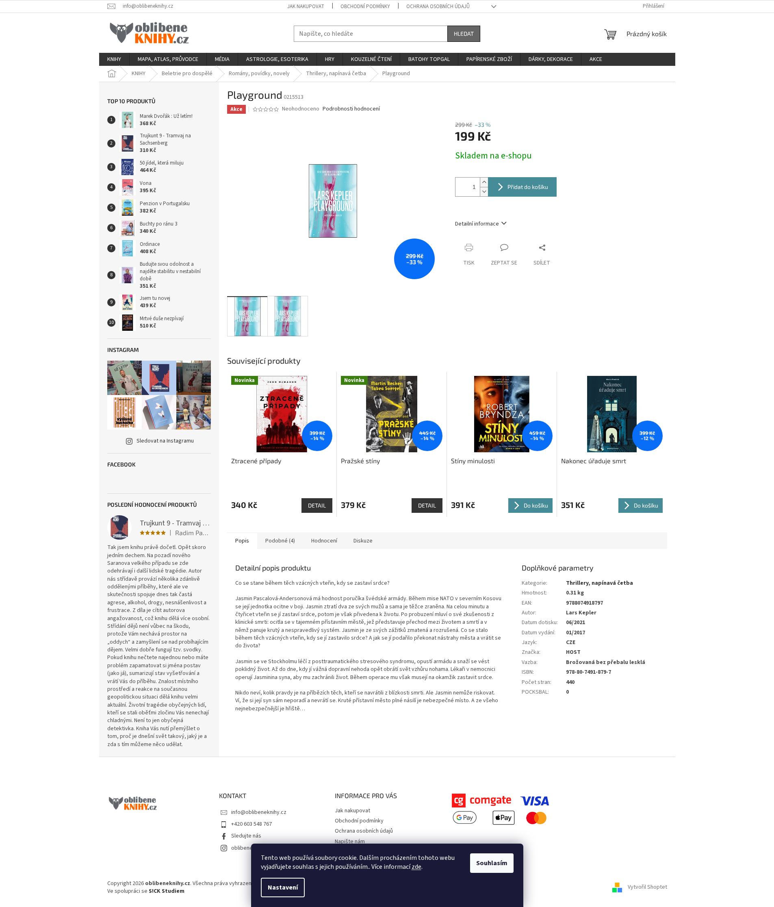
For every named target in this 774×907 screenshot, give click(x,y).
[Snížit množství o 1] (484, 191)
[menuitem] (114, 59)
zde (416, 866)
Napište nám (350, 842)
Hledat (464, 33)
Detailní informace (477, 224)
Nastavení (283, 887)
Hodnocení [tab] (324, 541)
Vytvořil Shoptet (647, 887)
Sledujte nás (246, 836)
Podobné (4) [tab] (280, 541)
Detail (317, 505)
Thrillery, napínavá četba (599, 583)
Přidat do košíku (527, 186)
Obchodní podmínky (365, 6)
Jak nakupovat (305, 6)
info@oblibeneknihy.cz (258, 812)
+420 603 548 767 (251, 824)
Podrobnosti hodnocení (351, 109)
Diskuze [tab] (363, 541)
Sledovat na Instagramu (165, 441)
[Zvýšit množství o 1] (484, 182)
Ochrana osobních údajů (438, 6)
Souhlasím (491, 863)
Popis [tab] (242, 541)
